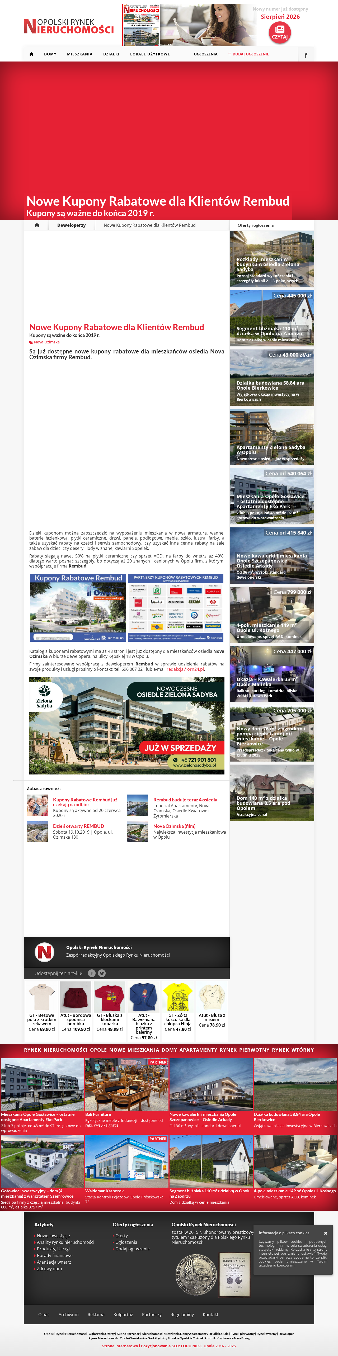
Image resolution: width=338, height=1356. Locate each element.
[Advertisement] (126, 278)
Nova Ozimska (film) (174, 826)
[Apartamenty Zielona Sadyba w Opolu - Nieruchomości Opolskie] (272, 437)
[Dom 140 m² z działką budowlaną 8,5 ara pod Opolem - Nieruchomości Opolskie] (272, 793)
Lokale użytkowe (150, 53)
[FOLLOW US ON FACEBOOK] (306, 54)
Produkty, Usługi (53, 1249)
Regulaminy (182, 1314)
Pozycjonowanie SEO (160, 1345)
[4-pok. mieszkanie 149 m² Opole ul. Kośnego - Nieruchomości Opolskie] (272, 615)
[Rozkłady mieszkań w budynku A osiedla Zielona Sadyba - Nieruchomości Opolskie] (272, 259)
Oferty (121, 1236)
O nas (44, 1314)
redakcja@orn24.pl (185, 669)
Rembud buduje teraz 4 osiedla (185, 799)
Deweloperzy (71, 225)
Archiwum (69, 1314)
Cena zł (41, 1022)
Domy (50, 53)
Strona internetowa (120, 1345)
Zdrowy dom (49, 1269)
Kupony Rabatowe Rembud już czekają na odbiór (85, 802)
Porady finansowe (55, 1255)
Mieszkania (80, 53)
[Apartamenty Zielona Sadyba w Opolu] (126, 773)
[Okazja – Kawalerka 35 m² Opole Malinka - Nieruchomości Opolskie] (272, 674)
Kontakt (210, 1314)
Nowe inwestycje (53, 1236)
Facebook (92, 973)
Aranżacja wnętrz (54, 1262)
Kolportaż (123, 1314)
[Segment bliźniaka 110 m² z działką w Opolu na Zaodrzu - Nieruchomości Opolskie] (272, 318)
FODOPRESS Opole (197, 1345)
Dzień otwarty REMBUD (78, 826)
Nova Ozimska (47, 341)
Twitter (102, 973)
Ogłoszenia (206, 53)
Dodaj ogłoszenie (250, 53)
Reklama (96, 1314)
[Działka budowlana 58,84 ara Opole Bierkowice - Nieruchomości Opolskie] (272, 377)
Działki (111, 53)
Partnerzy (152, 1314)
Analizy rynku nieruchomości (65, 1242)
